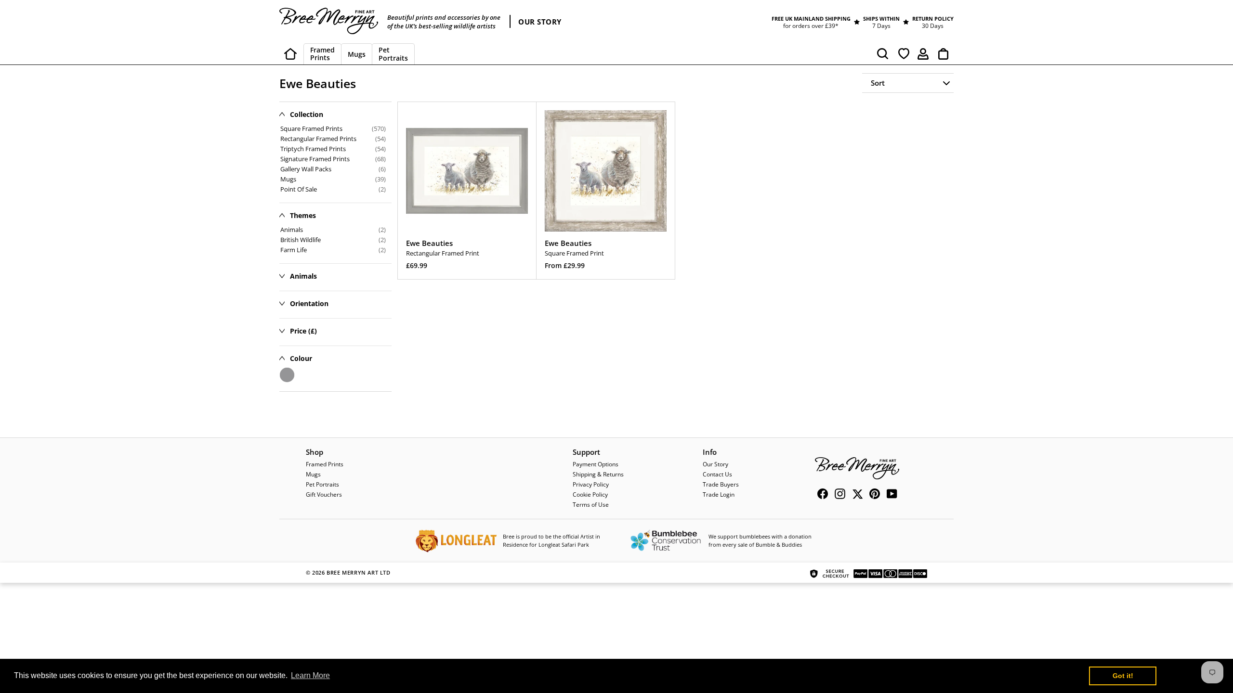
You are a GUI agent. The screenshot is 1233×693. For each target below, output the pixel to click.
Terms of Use (591, 504)
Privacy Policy (591, 484)
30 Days (933, 26)
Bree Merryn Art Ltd (358, 572)
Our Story (715, 464)
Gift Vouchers (324, 494)
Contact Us (717, 474)
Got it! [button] (1123, 676)
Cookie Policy (590, 494)
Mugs (313, 474)
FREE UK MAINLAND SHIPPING (811, 18)
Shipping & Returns (598, 474)
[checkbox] (333, 229)
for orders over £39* (811, 26)
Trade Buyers (721, 484)
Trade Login (719, 494)
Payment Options (595, 464)
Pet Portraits (322, 484)
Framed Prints (324, 464)
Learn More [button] (310, 675)
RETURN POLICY (933, 18)
